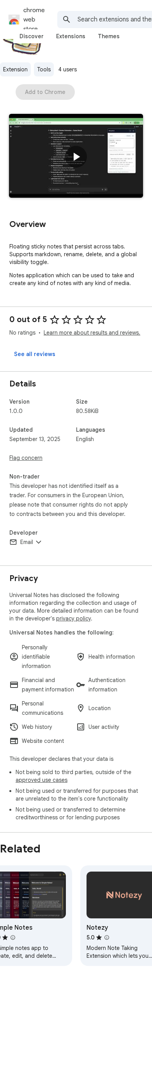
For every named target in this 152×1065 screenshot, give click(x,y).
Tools (44, 69)
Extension (15, 69)
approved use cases (41, 779)
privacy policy (73, 618)
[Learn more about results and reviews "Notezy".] (106, 937)
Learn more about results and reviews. (92, 332)
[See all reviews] (34, 354)
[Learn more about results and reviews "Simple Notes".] (13, 937)
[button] (76, 157)
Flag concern (25, 457)
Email (26, 542)
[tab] (31, 36)
